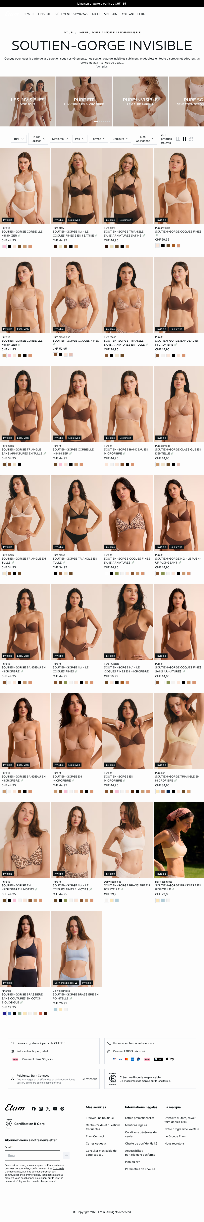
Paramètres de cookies (140, 1169)
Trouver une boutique (100, 1118)
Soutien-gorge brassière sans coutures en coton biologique (22, 998)
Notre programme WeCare (182, 1129)
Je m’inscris (89, 1079)
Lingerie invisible (129, 32)
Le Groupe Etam (175, 1136)
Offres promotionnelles (139, 1118)
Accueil (69, 32)
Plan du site (132, 1161)
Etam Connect (95, 1136)
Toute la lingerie (103, 32)
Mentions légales (136, 1125)
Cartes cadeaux (96, 1143)
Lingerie (82, 32)
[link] (28, 14)
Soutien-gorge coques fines (178, 231)
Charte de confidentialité (141, 1143)
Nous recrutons (174, 1143)
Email (9, 1147)
